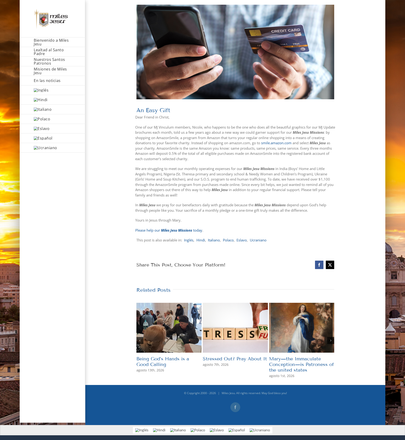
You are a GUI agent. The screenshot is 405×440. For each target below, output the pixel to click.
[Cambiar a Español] (236, 430)
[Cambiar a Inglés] (52, 90)
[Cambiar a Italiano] (52, 109)
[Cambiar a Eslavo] (52, 128)
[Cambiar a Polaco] (52, 119)
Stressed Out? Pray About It (235, 359)
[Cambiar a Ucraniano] (52, 148)
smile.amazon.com (276, 143)
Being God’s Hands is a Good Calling (162, 361)
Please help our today (168, 230)
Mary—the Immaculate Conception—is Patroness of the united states (301, 364)
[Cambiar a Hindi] (52, 100)
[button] (139, 340)
